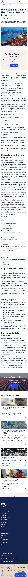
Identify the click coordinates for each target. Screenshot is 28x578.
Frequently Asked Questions (7, 553)
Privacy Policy (21, 571)
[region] (14, 571)
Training (3, 531)
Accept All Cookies (20, 575)
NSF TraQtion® (4, 535)
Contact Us (3, 546)
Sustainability (4, 537)
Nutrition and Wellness (6, 517)
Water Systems (4, 513)
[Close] (26, 565)
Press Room (3, 551)
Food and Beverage (5, 511)
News (2, 549)
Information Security (5, 533)
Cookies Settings (6, 575)
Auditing (3, 524)
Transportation (4, 519)
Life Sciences (4, 515)
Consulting (3, 528)
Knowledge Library (7, 4)
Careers (3, 544)
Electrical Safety (4, 539)
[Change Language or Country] (19, 1)
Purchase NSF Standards (7, 561)
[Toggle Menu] (25, 1)
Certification (3, 526)
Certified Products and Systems (9, 558)
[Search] (22, 1)
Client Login (3, 555)
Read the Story (5, 416)
